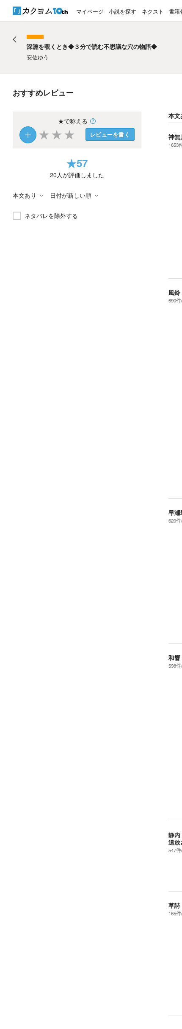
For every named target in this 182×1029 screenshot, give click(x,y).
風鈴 (174, 292)
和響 (174, 657)
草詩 (174, 905)
